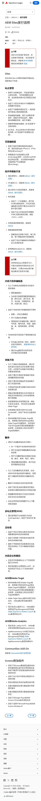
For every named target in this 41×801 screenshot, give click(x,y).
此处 (25, 63)
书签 (8, 32)
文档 (7, 17)
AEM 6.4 (14, 17)
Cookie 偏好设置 (10, 792)
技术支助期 (28, 60)
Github (10, 226)
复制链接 (16, 32)
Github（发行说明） (15, 192)
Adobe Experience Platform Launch (20, 612)
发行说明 (23, 17)
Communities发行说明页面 (21, 653)
